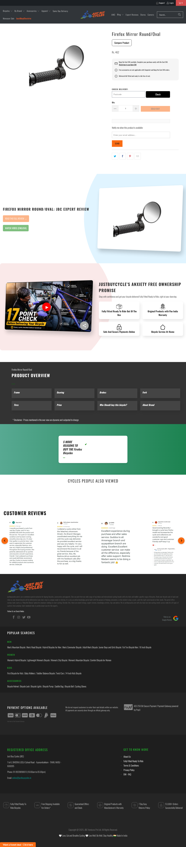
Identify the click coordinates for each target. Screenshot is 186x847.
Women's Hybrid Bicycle (16, 660)
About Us (127, 756)
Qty (113, 102)
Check (158, 94)
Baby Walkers (30, 673)
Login (172, 3)
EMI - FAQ (127, 774)
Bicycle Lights (36, 686)
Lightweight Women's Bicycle (38, 660)
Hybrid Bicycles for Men (52, 647)
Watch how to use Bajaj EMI (127, 65)
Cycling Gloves (80, 686)
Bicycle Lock (24, 686)
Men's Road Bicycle (34, 647)
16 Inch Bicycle (145, 647)
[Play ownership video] (46, 307)
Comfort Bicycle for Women (100, 660)
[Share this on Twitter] (115, 156)
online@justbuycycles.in (21, 778)
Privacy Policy (129, 770)
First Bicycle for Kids (15, 673)
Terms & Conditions (131, 765)
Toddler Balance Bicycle (45, 673)
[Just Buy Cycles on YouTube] (29, 617)
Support (162, 3)
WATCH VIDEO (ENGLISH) (15, 228)
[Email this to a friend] (138, 156)
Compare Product (121, 42)
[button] (8, 11)
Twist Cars (60, 673)
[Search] (179, 14)
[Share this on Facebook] (122, 156)
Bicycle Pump (48, 686)
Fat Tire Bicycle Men (130, 647)
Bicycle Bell (69, 686)
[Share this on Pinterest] (130, 156)
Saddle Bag (59, 686)
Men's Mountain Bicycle (16, 647)
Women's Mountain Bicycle (78, 660)
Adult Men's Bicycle (90, 647)
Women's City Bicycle (59, 660)
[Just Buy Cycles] (92, 14)
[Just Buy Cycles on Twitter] (24, 617)
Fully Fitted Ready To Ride (133, 761)
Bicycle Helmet (13, 686)
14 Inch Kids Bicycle (73, 673)
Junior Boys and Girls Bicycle (110, 647)
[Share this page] (84, 325)
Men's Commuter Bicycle (71, 647)
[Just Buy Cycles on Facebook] (14, 617)
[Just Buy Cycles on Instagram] (19, 617)
